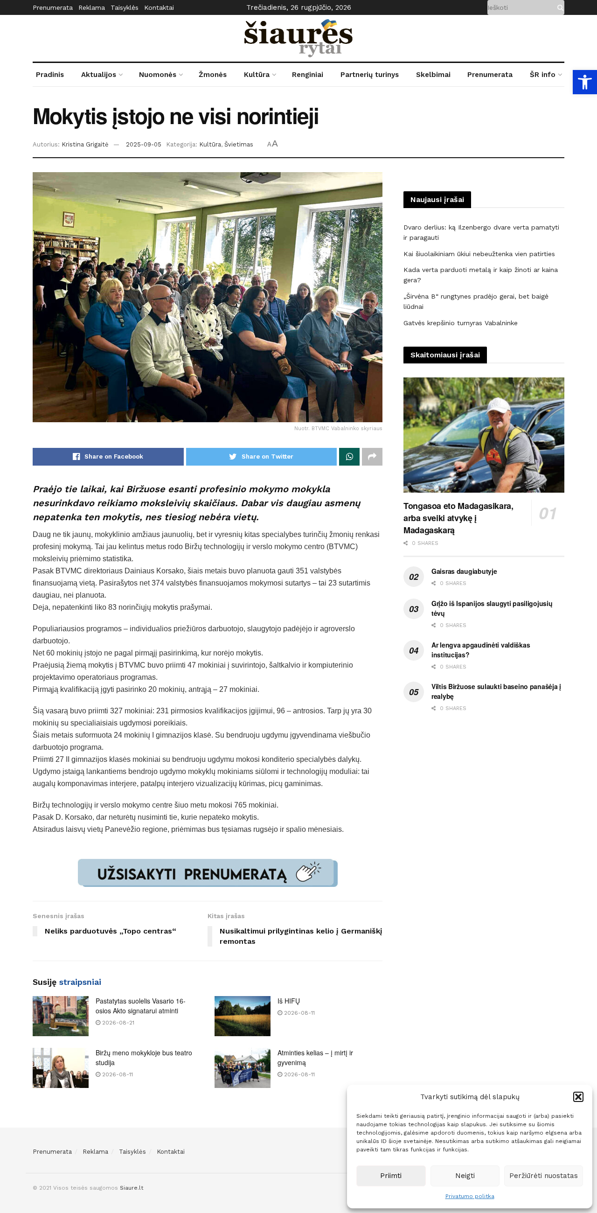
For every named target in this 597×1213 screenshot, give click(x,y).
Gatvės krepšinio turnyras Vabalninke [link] (460, 323)
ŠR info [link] (542, 74)
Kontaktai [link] (159, 7)
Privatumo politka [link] (469, 1196)
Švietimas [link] (238, 144)
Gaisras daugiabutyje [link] (464, 571)
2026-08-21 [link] (117, 1022)
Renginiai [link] (307, 74)
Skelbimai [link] (433, 74)
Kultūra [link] (257, 74)
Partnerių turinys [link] (369, 74)
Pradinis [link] (50, 74)
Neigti (465, 1175)
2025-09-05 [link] (143, 144)
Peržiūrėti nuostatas (543, 1175)
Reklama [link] (91, 7)
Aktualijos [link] (98, 74)
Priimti (391, 1175)
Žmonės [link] (213, 74)
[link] (585, 82)
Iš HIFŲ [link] (289, 1000)
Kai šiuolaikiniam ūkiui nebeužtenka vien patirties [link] (479, 254)
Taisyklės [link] (125, 7)
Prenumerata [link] (53, 7)
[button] (578, 1096)
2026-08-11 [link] (298, 1013)
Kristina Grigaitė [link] (85, 144)
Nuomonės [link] (157, 74)
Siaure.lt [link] (131, 1188)
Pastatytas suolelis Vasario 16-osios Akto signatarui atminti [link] (141, 1005)
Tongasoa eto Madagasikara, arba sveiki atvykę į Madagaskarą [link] (458, 518)
